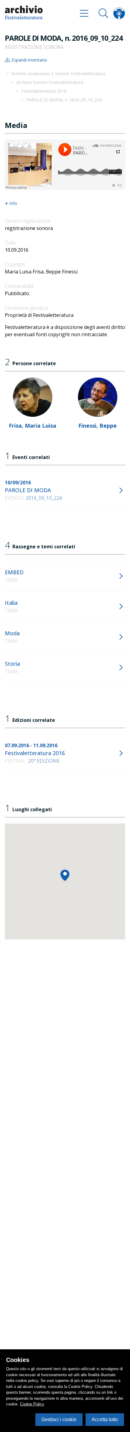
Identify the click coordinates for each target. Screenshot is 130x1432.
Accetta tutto (105, 1419)
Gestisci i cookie (58, 1419)
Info (13, 203)
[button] (65, 875)
